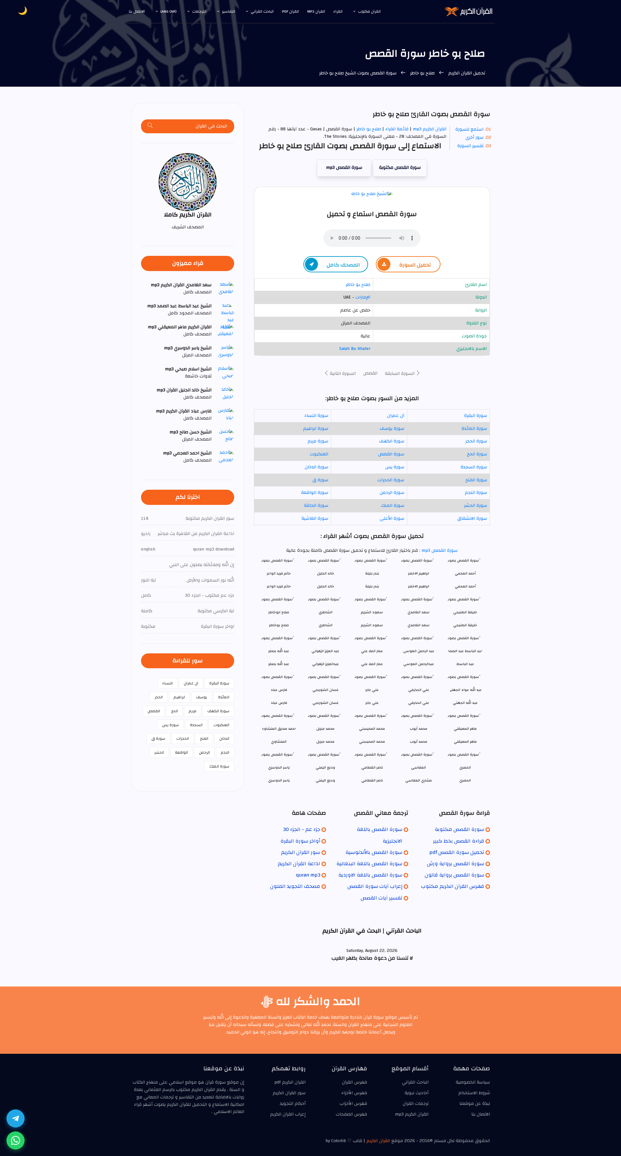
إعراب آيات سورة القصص (374, 886)
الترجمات (199, 11)
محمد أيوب (418, 741)
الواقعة (181, 752)
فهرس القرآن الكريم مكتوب (452, 886)
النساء (167, 683)
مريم (192, 710)
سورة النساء (316, 415)
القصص (370, 373)
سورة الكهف (391, 441)
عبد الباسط (465, 663)
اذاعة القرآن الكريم (299, 863)
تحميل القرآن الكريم (466, 73)
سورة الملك (392, 505)
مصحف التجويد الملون (295, 886)
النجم (225, 752)
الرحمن (204, 752)
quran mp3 (308, 875)
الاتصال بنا (137, 11)
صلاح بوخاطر (279, 625)
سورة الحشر (475, 505)
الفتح (204, 738)
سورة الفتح (476, 480)
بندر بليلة (372, 586)
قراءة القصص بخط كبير (458, 841)
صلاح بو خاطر (422, 73)
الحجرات (182, 738)
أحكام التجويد (293, 1103)
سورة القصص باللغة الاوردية (370, 875)
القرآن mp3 (316, 11)
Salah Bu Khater (354, 348)
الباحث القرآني (262, 11)
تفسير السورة (470, 146)
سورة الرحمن (392, 492)
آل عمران (395, 415)
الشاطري (325, 625)
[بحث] (150, 126)
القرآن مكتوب (369, 11)
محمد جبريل (325, 741)
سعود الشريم (372, 625)
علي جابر (372, 702)
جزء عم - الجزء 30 (301, 829)
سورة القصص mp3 (344, 167)
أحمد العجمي (465, 586)
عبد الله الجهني (465, 702)
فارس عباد (279, 702)
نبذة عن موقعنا (474, 1103)
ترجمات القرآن (416, 1103)
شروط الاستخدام (474, 1093)
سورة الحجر (476, 441)
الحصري (465, 780)
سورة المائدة (474, 428)
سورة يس (394, 467)
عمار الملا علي (372, 663)
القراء (338, 11)
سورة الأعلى (392, 518)
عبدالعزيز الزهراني (325, 663)
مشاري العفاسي (418, 780)
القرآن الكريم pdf (290, 1082)
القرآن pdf (290, 11)
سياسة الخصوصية (473, 1082)
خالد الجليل (325, 586)
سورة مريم (318, 441)
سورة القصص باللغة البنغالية (369, 863)
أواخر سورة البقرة (300, 841)
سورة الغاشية (314, 518)
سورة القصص (391, 454)
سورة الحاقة (316, 505)
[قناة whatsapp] (15, 1140)
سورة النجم (476, 492)
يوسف (201, 697)
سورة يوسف (392, 428)
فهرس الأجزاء (354, 1093)
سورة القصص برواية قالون (454, 875)
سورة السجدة (474, 467)
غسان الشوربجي (325, 702)
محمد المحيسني (372, 741)
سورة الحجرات (390, 480)
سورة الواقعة (314, 492)
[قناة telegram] (15, 1118)
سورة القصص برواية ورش (455, 863)
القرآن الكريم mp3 (429, 129)
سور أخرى (474, 137)
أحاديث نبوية (417, 1093)
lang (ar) (168, 11)
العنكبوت (319, 454)
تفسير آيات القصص (381, 898)
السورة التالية (342, 373)
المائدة (223, 697)
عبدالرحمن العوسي (418, 663)
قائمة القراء (397, 129)
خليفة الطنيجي (465, 625)
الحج (174, 710)
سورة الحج (477, 454)
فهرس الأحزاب (353, 1103)
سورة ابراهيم (315, 428)
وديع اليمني (325, 780)
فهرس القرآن (354, 1082)
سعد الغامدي (419, 625)
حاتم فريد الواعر (279, 586)
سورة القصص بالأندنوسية (373, 852)
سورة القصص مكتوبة (400, 167)
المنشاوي (279, 741)
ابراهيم (179, 697)
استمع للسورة (469, 129)
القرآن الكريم (378, 1141)
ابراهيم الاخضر (418, 586)
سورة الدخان (316, 467)
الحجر (159, 697)
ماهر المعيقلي (465, 741)
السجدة (196, 724)
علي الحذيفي (418, 702)
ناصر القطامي (372, 780)
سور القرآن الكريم (300, 852)
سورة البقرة (475, 415)
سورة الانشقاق (472, 518)
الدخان (224, 738)
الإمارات (362, 297)
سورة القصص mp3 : (438, 550)
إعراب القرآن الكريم (288, 1114)
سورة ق (320, 480)
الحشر (159, 752)
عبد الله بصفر (278, 663)
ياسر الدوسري (279, 780)
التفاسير (228, 11)
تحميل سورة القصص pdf (457, 852)
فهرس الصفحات (351, 1114)
